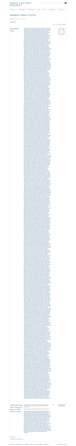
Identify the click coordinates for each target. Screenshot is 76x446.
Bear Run (29, 60)
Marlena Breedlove (46, 199)
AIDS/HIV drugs (37, 412)
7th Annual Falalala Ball (41, 38)
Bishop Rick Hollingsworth (43, 62)
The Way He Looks (46, 336)
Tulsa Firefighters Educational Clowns (44, 353)
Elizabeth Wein (26, 121)
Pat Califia (42, 263)
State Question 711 (38, 312)
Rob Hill (42, 290)
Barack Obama (32, 58)
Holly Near (44, 161)
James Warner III (34, 171)
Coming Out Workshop (41, 91)
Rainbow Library (31, 279)
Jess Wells (38, 172)
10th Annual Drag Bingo (36, 29)
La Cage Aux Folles (27, 184)
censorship (35, 416)
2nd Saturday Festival (36, 36)
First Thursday (32, 135)
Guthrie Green (30, 155)
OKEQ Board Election (29, 230)
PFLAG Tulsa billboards (46, 267)
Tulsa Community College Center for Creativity (42, 350)
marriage (38, 422)
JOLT (32, 176)
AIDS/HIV (25, 412)
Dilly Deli (40, 105)
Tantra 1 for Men (26, 322)
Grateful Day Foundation (32, 151)
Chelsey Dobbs (46, 79)
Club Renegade (33, 89)
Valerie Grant (29, 388)
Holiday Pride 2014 (34, 161)
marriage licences (27, 202)
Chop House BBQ (27, 81)
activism (39, 411)
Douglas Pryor (32, 110)
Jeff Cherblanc (33, 172)
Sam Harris (31, 296)
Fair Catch (36, 130)
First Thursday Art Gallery (47, 135)
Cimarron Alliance (27, 84)
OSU (29, 251)
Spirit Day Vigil (45, 309)
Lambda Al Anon (36, 184)
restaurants (37, 427)
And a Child (31, 50)
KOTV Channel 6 (28, 183)
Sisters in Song (32, 306)
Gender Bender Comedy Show (42, 144)
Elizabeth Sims (47, 120)
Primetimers (26, 277)
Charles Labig (41, 77)
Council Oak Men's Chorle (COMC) (38, 94)
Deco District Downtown (30, 104)
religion (30, 427)
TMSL (25, 339)
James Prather (29, 171)
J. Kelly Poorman (38, 169)
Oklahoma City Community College (29, 236)
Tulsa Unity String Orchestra (44, 370)
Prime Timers (47, 276)
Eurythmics (36, 129)
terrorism (40, 429)
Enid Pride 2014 (46, 122)
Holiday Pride (28, 161)
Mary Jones (31, 205)
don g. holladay (38, 109)
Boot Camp (41, 66)
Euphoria (47, 128)
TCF (49, 324)
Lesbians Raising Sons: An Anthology (40, 187)
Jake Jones (43, 169)
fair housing (40, 130)
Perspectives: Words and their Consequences (31, 266)
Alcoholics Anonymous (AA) (35, 46)
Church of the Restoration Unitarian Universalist (43, 83)
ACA (30, 43)
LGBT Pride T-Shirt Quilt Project (45, 190)
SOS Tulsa (42, 308)
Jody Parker (28, 173)
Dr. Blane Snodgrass (38, 110)
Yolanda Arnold (29, 397)
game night (37, 140)
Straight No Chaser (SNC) (41, 314)
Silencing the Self (26, 306)
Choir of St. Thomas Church (35, 80)
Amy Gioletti (43, 49)
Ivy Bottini (33, 169)
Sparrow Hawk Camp (35, 309)
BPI (30, 67)
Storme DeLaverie (27, 314)
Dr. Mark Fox (36, 112)
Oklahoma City (46, 235)
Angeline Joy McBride (31, 52)
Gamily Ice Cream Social (31, 141)
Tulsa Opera (41, 359)
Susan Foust (45, 319)
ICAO (37, 165)
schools (42, 428)
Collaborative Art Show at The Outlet (34, 90)
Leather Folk (46, 186)
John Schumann (43, 174)
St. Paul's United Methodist (45, 311)
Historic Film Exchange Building (44, 160)
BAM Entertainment (45, 57)
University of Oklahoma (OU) (43, 381)
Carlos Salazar (43, 75)
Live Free (27, 192)
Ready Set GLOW (34, 280)
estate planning (35, 417)
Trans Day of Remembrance (36, 340)
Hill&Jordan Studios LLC (34, 160)
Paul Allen (46, 263)
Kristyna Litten (36, 183)
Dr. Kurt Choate (45, 111)
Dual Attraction (35, 114)
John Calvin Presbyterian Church (40, 173)
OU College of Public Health (44, 251)
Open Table (49, 247)
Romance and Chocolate (38, 291)
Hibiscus (47, 159)
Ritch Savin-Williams (31, 290)
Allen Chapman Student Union (37, 47)
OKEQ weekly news (27, 234)
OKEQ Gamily (28, 232)
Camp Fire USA (39, 74)
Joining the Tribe (35, 175)
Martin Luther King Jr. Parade (31, 204)
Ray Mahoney (28, 280)
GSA (34, 154)
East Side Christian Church (45, 115)
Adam (29, 44)
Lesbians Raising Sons (30, 187)
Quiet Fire (39, 278)
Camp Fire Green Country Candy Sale (30, 74)
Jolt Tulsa (41, 176)
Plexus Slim (43, 269)
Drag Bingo (46, 113)
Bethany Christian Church (32, 61)
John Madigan (29, 174)
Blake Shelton (37, 63)
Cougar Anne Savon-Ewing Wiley (29, 93)
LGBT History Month (31, 190)
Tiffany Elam (44, 338)
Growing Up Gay (42, 153)
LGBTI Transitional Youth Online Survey (30, 191)
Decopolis (36, 104)
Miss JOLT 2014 (33, 211)
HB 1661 (49, 157)
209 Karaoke (33, 34)
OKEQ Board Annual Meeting (35, 228)
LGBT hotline (37, 190)
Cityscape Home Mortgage (31, 88)
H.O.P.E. (34, 155)
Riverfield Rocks (37, 290)
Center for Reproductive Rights (38, 76)
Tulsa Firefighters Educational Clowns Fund (31, 354)
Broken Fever (37, 68)
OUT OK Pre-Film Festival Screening (32, 258)
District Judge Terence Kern (46, 106)
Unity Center (43, 376)
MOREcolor (25, 213)
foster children (32, 137)
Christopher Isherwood (37, 82)
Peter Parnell (45, 266)
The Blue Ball (34, 328)
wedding (48, 390)
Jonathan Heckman (46, 176)
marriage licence (47, 201)
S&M (40, 427)
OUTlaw (44, 258)
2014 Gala (38, 31)
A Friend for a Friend (35, 411)
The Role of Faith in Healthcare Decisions (39, 335)
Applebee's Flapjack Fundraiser (42, 53)
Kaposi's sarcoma (47, 420)
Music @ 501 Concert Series (28, 216)
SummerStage (31, 319)
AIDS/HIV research (33, 413)
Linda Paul (46, 191)
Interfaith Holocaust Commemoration (32, 168)
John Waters (31, 175)
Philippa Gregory (43, 268)
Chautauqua (34, 79)
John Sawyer (38, 174)
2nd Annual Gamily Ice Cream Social (43, 35)
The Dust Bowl (31, 329)
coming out (36, 91)
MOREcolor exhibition (37, 213)
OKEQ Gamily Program (35, 232)
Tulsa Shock (45, 367)
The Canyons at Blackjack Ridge (42, 328)
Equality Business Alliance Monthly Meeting (37, 125)
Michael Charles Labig (47, 207)
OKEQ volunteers (39, 233)
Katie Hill (38, 181)
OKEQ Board (28, 228)
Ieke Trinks (40, 165)
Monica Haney (40, 212)
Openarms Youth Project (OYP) (29, 249)
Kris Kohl (32, 183)
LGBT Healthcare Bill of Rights (46, 189)
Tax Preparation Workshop (46, 323)
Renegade (29, 284)
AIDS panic (46, 411)
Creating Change (35, 97)
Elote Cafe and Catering (33, 121)
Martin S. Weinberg (39, 204)
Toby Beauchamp (41, 339)
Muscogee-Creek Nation (45, 215)
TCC (39, 324)
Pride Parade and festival (37, 276)
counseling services (31, 96)
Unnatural (33, 386)
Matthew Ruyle (40, 205)
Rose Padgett (28, 292)
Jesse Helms (42, 420)
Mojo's (31, 212)
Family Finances (40, 417)
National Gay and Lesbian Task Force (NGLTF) (35, 221)
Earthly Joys (39, 115)
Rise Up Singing (47, 289)
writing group (41, 396)
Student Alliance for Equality (36, 315)
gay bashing (48, 417)
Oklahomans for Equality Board (41, 243)
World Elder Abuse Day (35, 396)
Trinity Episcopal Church (47, 344)
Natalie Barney (34, 219)
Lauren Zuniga (39, 185)
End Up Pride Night (31, 122)
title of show (48, 338)
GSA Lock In (37, 154)
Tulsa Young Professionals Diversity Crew (41, 371)
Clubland (37, 89)
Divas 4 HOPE (26, 107)
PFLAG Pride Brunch (38, 267)
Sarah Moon (45, 297)
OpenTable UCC (40, 249)
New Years (42, 222)
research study (46, 284)
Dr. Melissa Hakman (42, 112)
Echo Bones (29, 120)
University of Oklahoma (35, 381)
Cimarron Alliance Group (44, 84)
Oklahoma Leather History (40, 236)
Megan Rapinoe (31, 206)
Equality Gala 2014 (38, 127)
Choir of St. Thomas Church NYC (45, 80)
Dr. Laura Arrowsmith (30, 112)
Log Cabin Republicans (43, 421)
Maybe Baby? (46, 205)
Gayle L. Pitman (28, 144)
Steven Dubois (28, 313)
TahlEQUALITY (46, 320)
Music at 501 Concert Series (37, 216)
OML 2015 (36, 246)
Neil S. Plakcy (28, 222)
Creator (59, 24)
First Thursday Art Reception (40, 136)
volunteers (37, 390)
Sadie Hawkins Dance (45, 427)
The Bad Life (30, 328)
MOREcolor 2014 (30, 213)
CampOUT (47, 74)
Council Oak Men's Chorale (39, 93)
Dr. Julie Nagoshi (39, 111)
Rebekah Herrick (31, 281)
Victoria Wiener (41, 389)
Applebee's (34, 53)
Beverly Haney (36, 415)
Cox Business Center (29, 97)
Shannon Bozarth (47, 304)
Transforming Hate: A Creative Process (30, 341)
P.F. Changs (31, 259)
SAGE (36, 293)
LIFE (37, 191)
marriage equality (26, 200)
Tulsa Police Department (42, 360)
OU (39, 251)
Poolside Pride (48, 269)
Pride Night (40, 274)
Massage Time (35, 205)
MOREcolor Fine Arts (44, 213)
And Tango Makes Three (37, 50)
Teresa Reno (39, 326)
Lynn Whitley (30, 197)
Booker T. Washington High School (33, 66)
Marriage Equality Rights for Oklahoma (38, 201)
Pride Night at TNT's (41, 275)
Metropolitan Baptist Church (28, 207)
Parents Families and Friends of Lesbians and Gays (41, 261)
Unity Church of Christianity (30, 377)
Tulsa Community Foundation (28, 351)
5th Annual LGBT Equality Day (32, 37)
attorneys (46, 414)
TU (40, 345)
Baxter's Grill (46, 58)
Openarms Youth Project (44, 248)
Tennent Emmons (29, 326)
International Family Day (28, 169)
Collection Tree (61, 9)
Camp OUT (43, 74)
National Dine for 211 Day (37, 220)
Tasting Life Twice (39, 322)
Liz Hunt (45, 192)
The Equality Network (37, 329)
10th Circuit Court (43, 29)
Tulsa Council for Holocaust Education (36, 352)
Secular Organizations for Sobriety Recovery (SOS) (32, 299)
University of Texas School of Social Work (33, 384)
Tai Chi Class (27, 321)
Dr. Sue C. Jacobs (41, 113)
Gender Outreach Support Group (32, 145)
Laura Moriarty (30, 185)
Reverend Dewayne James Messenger (30, 288)
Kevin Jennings (39, 182)
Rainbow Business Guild (47, 426)
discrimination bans (38, 106)
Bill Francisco (33, 62)
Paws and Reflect (35, 264)
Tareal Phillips (33, 322)
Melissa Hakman (37, 206)
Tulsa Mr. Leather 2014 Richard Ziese (33, 359)
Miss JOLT (28, 211)
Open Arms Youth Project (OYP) (42, 247)
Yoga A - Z (48, 396)
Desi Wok (27, 105)
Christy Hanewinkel (44, 82)
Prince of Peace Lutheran (32, 277)
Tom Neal (49, 429)
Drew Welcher (30, 114)
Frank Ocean (43, 137)
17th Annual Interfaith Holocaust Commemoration (37, 30)
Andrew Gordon (33, 51)
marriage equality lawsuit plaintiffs (43, 200)
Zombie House (41, 398)
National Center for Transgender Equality (43, 219)
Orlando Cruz (34, 250)
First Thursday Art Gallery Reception (29, 136)
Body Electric (48, 65)
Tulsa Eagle (30, 353)
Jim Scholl (46, 172)
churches (49, 416)
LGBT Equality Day (47, 188)
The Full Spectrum (42, 330)
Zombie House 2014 (47, 398)
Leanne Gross (26, 421)
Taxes (38, 324)
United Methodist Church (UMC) (35, 376)
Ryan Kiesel (30, 293)
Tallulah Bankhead (38, 321)
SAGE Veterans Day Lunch (40, 294)
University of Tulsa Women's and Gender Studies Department (37, 385)
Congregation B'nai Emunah (44, 92)
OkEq (25, 227)
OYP (28, 259)
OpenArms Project (36, 248)
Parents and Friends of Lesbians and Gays (34, 260)
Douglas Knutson (26, 110)
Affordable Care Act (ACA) (44, 44)
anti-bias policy (34, 414)
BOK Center (26, 66)
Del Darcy (40, 104)
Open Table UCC (26, 248)
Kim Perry (43, 182)
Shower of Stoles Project (46, 305)
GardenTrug (42, 141)
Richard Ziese (31, 289)
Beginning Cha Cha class (35, 60)
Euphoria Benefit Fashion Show (29, 129)
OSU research (32, 251)
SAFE (33, 293)
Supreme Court (36, 319)
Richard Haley (26, 289)
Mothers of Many (32, 215)
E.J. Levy (31, 115)
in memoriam (46, 166)
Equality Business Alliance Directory (34, 124)
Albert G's (40, 45)
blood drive (34, 65)
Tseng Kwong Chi (37, 345)
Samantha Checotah (37, 296)
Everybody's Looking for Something (44, 129)
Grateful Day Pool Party (38, 152)
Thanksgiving (26, 327)
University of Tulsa (44, 384)
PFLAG (28, 267)
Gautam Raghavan (47, 141)
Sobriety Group (42, 306)
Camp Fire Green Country (46, 73)
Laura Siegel (35, 185)
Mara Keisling (44, 197)
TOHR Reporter (44, 429)
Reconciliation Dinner (38, 281)
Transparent (45, 343)
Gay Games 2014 (46, 142)
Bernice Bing (26, 61)
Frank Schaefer (26, 138)
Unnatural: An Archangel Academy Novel (42, 386)
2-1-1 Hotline (32, 31)
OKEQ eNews (44, 230)
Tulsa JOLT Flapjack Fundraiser (45, 356)
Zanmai (37, 398)
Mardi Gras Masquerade (34, 198)
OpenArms (31, 248)
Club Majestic (48, 88)
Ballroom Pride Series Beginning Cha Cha (35, 57)
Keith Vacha (45, 181)
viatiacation (38, 431)
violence (41, 431)
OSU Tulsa (36, 251)
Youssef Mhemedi (35, 397)
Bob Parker (44, 65)
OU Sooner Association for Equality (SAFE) (33, 253)
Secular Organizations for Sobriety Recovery (43, 298)
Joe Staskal (32, 173)
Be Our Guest (31, 59)
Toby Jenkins (46, 339)
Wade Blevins (44, 390)
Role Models (46, 290)
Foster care (28, 137)
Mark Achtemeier (26, 199)
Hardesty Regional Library (37, 156)
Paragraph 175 (40, 259)
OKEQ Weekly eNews (45, 233)
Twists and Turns (37, 373)
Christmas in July (43, 81)
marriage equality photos (28, 201)
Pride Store (43, 276)
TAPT (30, 322)
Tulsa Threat (36, 368)
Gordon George (35, 150)
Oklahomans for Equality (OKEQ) (29, 242)
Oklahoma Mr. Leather (33, 238)
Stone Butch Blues (34, 313)
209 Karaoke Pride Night (39, 34)
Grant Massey (40, 150)
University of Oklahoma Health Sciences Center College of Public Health (35, 382)
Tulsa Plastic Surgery (34, 360)
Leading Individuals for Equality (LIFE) (37, 186)
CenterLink (45, 76)
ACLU (38, 43)
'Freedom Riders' (28, 411)
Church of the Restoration (31, 83)
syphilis (31, 320)
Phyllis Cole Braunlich (34, 269)
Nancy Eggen (43, 218)
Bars (33, 415)
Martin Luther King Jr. (31, 203)
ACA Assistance (33, 43)
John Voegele (26, 175)
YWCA (34, 398)
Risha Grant (26, 290)
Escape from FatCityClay (42, 128)
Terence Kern (35, 326)
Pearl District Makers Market (39, 265)
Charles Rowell (46, 77)
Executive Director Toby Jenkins (29, 130)
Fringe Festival (43, 139)
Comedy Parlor (31, 91)
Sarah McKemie (40, 297)
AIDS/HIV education (43, 412)
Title (57, 24)
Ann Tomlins (38, 52)
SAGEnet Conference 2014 (41, 295)
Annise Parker (30, 53)
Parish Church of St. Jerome (31, 263)
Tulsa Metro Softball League (35, 358)
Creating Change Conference (43, 97)
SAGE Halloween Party (40, 293)
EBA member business (38, 119)
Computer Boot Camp (36, 92)
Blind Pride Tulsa (40, 64)
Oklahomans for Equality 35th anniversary (41, 242)
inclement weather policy (28, 167)
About (45, 9)
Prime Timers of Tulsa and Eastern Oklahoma (35, 426)
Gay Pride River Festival (35, 143)
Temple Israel (47, 325)
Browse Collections (22, 9)
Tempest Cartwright (41, 325)
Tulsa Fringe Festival (41, 354)
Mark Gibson (35, 199)
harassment (29, 418)
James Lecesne (43, 170)
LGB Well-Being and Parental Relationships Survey (35, 188)
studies (35, 429)
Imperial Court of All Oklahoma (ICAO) (37, 166)
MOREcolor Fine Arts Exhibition (29, 214)
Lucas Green (45, 196)
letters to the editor (32, 421)
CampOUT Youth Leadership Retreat (30, 75)
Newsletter (46, 222)
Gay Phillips (29, 143)
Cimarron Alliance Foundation (35, 84)
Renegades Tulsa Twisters (36, 284)
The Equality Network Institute (28, 330)
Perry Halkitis (47, 265)
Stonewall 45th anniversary (45, 313)
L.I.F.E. (50, 183)
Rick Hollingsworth (37, 289)
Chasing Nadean (29, 79)
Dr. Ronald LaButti (35, 113)
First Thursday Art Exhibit (38, 135)
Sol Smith (46, 306)
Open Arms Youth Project (32, 247)
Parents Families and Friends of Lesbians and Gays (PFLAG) (33, 262)
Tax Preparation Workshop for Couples (30, 324)
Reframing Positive (44, 282)
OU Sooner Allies (37, 252)
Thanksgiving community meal (33, 327)
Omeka (65, 444)
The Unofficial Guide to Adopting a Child (32, 336)
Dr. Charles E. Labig (45, 110)
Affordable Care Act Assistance (29, 45)
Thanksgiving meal (42, 327)
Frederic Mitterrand (37, 139)
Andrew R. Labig (44, 51)
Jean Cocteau (28, 172)
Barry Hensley (30, 415)
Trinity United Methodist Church (29, 345)
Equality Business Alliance (40, 123)
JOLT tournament (36, 176)
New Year (39, 222)
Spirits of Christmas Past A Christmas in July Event (37, 310)
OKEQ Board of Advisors (37, 230)
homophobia (44, 418)
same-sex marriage (34, 297)
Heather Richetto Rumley (45, 158)
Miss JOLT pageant (39, 211)
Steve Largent (31, 429)
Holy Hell (48, 161)
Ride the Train (42, 289)
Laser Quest (47, 184)
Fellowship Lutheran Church (30, 134)
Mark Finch (34, 422)
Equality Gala (33, 127)
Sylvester (28, 320)
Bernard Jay (47, 60)
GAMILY (41, 140)
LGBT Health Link (37, 189)
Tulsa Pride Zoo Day (38, 366)
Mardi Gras (28, 198)
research (42, 284)
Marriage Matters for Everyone (35, 202)
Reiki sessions (43, 283)
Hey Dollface (35, 159)
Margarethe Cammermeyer (28, 422)
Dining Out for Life (45, 105)
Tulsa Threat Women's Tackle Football (45, 368)
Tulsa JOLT (37, 356)
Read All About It (26, 427)
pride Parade (30, 276)
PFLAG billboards (32, 267)
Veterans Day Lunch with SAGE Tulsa (32, 389)
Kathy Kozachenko (34, 181)
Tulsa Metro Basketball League (37, 357)
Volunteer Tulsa (33, 390)
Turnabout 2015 (41, 372)
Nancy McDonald (29, 219)
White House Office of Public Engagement (32, 392)
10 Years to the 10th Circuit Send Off (36, 28)
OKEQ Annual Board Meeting (30, 227)
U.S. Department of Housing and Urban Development (34, 374)
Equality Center (35, 126)
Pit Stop (40, 269)
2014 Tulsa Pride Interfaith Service (40, 32)
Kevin (35, 182)
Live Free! (30, 192)
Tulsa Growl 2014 (40, 355)
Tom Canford (29, 340)
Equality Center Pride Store (42, 126)
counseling (25, 96)
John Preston (34, 174)
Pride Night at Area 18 (46, 274)
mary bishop (45, 204)
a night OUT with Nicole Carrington (32, 42)
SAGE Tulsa (26, 294)
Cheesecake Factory (40, 79)
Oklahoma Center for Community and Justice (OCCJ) (34, 235)
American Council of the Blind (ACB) (42, 48)
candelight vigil (38, 75)
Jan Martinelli (44, 171)
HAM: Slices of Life (39, 155)
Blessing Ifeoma (48, 63)
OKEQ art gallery (38, 227)
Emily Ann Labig (39, 121)
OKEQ (39, 9)
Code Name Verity (46, 89)
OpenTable (36, 249)
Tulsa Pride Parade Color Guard (29, 366)
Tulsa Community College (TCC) (29, 350)
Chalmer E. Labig (31, 77)
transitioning (40, 343)
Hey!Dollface (44, 159)
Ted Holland (36, 325)
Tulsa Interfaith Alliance (32, 356)
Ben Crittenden (42, 60)
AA (28, 43)
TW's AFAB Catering (31, 373)
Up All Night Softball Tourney (33, 387)
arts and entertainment (41, 414)
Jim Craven (42, 172)
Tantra (48, 321)
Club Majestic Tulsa (27, 89)
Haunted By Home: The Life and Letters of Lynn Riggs (38, 157)
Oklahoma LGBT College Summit (37, 237)
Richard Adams (47, 288)
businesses (31, 416)
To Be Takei (36, 339)
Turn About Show (35, 372)
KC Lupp (41, 181)
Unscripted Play (26, 387)
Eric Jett (36, 128)
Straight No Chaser (33, 314)
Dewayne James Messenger (34, 105)
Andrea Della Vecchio (27, 51)
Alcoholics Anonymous (27, 46)
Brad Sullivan (33, 67)
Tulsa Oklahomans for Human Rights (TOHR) (37, 430)
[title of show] (28, 28)
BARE (36, 58)
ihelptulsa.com (44, 165)
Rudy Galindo (47, 292)
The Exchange (36, 330)
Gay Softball (41, 143)
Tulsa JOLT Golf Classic (27, 357)
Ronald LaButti (44, 291)
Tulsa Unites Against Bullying (34, 370)
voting (41, 390)
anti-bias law (30, 414)
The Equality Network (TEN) (45, 329)
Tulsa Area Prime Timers (39, 346)
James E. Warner (31, 170)
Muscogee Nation (38, 215)
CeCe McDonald (30, 76)
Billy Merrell (37, 62)
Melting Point (42, 206)
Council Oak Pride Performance (45, 95)
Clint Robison (43, 88)
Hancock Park (44, 155)
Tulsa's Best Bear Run (29, 372)
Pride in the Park (36, 273)
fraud (44, 417)
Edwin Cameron (39, 120)
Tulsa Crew (25, 353)
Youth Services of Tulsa (42, 397)
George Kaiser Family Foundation (43, 145)
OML (34, 246)
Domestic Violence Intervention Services (38, 108)
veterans (38, 388)
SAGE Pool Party (47, 293)
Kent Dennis (32, 182)
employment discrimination (28, 417)
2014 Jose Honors (44, 31)
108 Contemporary (29, 29)
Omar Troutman (30, 246)
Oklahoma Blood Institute (35, 234)
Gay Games (41, 142)
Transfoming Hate (44, 340)
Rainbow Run (37, 279)
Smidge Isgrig (37, 306)
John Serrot (48, 174)
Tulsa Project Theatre (44, 366)
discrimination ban (32, 106)
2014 (36, 31)
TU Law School (44, 345)
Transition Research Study (33, 343)
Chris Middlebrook (37, 81)
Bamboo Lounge (26, 58)
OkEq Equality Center (36, 231)
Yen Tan (45, 396)
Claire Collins (38, 88)
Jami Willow (40, 171)
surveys (41, 319)
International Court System (43, 168)
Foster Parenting (38, 137)
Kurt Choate (41, 183)
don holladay (44, 109)
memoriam (46, 206)
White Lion (40, 392)
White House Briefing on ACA (32, 391)
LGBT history (26, 190)
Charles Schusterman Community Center (30, 78)
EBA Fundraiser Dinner (30, 119)
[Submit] (65, 3)
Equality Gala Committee (46, 127)
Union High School (36, 375)
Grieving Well (37, 153)
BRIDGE (49, 67)
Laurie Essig (44, 185)
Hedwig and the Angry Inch (28, 159)
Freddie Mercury (31, 139)
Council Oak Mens (36, 95)
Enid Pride (42, 122)
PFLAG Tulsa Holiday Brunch (36, 268)
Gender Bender (34, 144)
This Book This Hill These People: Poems (40, 337)
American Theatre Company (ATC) (35, 49)
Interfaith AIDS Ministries (35, 419)
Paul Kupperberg (29, 264)
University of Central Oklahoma (40, 377)
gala (34, 140)
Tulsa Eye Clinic (34, 353)
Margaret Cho (41, 198)
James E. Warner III (38, 170)
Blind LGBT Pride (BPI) (33, 64)
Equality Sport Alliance (27, 128)
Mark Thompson (40, 199)
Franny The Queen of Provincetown (34, 138)
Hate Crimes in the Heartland (46, 156)
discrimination (26, 106)
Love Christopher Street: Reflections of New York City (34, 196)
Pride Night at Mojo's (34, 275)
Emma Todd (45, 121)
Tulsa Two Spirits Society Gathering (42, 369)
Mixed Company (45, 211)
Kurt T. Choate (46, 183)
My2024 (44, 216)
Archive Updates (52, 9)
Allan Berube (29, 47)
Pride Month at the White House (33, 274)
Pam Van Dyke (35, 259)
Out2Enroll (40, 258)
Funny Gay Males (31, 140)
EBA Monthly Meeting (45, 119)
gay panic (25, 418)
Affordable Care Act (37, 44)
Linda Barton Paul (42, 191)
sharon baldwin (26, 305)
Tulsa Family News (27, 430)
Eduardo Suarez (33, 120)
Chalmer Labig (36, 77)
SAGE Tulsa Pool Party (31, 294)
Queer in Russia (46, 277)
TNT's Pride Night (31, 339)
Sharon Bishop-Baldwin (33, 305)
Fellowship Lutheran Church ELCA (40, 134)
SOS (35, 308)
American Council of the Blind (31, 48)
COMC (28, 91)
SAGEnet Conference (32, 295)
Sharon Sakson (39, 305)
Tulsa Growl (35, 355)
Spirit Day (41, 309)
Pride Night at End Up (27, 275)
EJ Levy (43, 120)
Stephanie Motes (44, 312)
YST (32, 398)
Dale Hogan (29, 99)
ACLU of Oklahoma (42, 43)
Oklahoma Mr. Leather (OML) (41, 238)
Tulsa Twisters (26, 369)
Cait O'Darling (30, 73)
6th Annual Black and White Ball (31, 38)
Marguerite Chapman (46, 198)
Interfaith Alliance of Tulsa (36, 167)
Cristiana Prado (41, 98)
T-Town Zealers (40, 320)
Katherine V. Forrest (27, 181)
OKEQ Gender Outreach (43, 232)
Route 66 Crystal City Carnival (39, 292)
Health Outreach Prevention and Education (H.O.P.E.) (32, 158)
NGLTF (50, 222)
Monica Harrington (46, 212)
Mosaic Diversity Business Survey (39, 214)
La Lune (31, 184)
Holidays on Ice (40, 161)
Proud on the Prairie (40, 277)
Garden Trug (37, 141)
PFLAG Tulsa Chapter (27, 268)
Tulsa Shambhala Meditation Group (37, 367)
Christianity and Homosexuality (42, 416)
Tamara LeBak (44, 321)
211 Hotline (45, 34)
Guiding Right (41, 154)
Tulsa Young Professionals (30, 371)
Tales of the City (32, 321)
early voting (35, 115)
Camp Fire (39, 73)
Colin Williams (26, 90)
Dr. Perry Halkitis (29, 113)
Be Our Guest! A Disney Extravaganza (40, 59)
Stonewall (39, 313)
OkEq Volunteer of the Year (31, 233)
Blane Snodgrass (42, 63)
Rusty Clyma (26, 293)
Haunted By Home (27, 157)
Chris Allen (31, 81)
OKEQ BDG (43, 227)
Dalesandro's (33, 99)
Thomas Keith (28, 338)
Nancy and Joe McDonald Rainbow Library (33, 218)
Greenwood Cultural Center (30, 153)
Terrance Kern (44, 326)
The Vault (41, 336)
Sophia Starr (32, 308)
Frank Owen (47, 137)
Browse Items (13, 9)
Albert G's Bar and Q (45, 45)
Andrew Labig (39, 51)
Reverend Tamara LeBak (41, 288)
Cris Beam (37, 98)
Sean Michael (34, 298)
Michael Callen (40, 207)
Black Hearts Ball (31, 63)
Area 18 (48, 53)
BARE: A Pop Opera (40, 58)
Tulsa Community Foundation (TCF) (39, 351)
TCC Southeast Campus (45, 324)
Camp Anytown (35, 73)
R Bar (28, 279)
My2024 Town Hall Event (44, 217)
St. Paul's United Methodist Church (29, 312)
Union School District (42, 375)
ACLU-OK (47, 43)
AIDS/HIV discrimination (31, 412)
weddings (25, 391)
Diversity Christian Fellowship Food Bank (35, 107)
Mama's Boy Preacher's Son (37, 197)
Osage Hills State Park (44, 250)
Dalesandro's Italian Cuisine (40, 99)
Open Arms (46, 246)
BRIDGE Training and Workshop (29, 68)
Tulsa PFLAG (28, 360)
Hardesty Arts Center (29, 156)
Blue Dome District (39, 65)
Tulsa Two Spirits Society (33, 369)
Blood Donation (29, 65)
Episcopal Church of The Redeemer (29, 123)
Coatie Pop (41, 89)
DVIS (28, 115)
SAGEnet (46, 294)
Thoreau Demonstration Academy (36, 338)
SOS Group (38, 308)
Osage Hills (38, 250)
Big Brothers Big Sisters (41, 61)
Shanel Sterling (41, 304)
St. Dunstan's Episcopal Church (36, 311)
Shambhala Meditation (35, 304)
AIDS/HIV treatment (39, 413)
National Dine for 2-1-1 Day (28, 220)
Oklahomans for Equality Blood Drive (30, 243)
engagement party (37, 122)
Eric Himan (33, 128)
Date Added (63, 24)
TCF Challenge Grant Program (29, 325)
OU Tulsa (42, 253)
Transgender (39, 341)
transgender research (44, 341)
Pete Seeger (41, 266)
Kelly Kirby (28, 182)
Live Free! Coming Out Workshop (37, 192)
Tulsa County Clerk (46, 352)
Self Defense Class (44, 299)
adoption (32, 44)
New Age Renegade (34, 222)
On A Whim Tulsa (41, 246)
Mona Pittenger (35, 212)
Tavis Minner (39, 323)
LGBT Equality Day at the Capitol (29, 189)
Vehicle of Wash (34, 388)
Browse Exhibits (31, 9)
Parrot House (38, 263)
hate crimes (40, 418)
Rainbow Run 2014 (43, 279)
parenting (45, 259)
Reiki (39, 283)
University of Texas (41, 383)
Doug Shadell (48, 109)
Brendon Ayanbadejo (44, 67)
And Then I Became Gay (45, 50)
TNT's (27, 339)
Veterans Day (42, 388)
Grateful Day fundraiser (30, 152)
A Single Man (41, 42)
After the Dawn (36, 45)
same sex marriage (44, 296)
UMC (32, 375)
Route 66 (32, 292)
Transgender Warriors (27, 342)
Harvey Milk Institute (34, 418)
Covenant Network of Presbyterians (40, 96)
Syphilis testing (35, 320)
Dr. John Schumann (33, 111)
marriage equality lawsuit (34, 200)
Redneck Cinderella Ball (37, 282)
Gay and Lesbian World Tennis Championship (31, 142)
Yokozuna (25, 397)
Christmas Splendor (30, 82)
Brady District (38, 67)
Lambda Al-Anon (42, 184)
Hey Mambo (39, 159)
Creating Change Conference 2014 (29, 98)
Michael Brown (35, 207)
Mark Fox (31, 199)
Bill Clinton (41, 415)
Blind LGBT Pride (26, 64)
